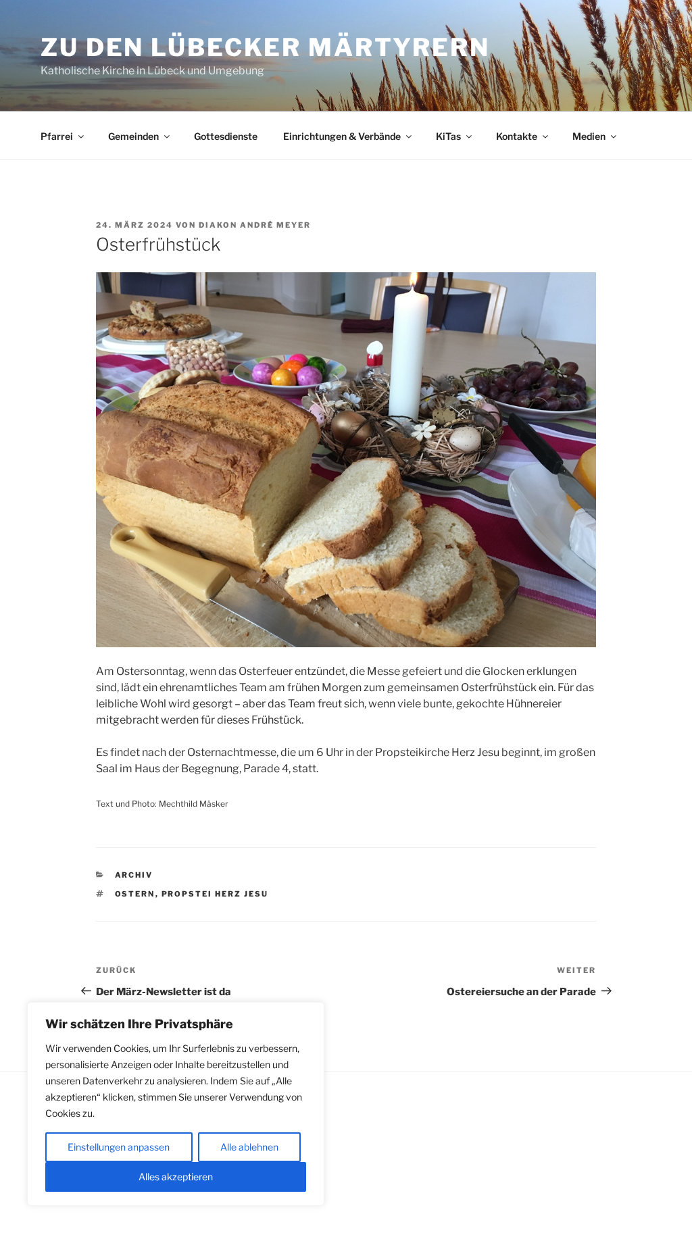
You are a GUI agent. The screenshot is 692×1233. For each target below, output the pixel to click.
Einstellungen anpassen (119, 1147)
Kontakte (516, 136)
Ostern (135, 894)
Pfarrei (57, 136)
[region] (175, 1104)
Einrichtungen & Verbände (342, 136)
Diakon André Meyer (255, 225)
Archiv (134, 875)
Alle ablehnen (249, 1147)
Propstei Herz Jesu (215, 894)
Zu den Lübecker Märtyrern (265, 47)
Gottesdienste (225, 136)
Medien (589, 136)
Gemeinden (133, 136)
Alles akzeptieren (176, 1176)
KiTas (448, 136)
